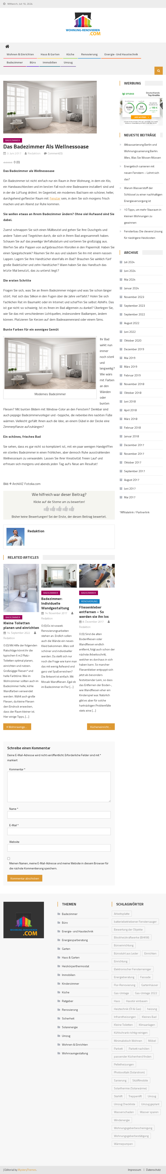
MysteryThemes (27, 1170)
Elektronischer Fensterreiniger (132, 969)
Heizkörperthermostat (75, 966)
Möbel (152, 1040)
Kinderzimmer (70, 983)
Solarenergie (70, 1027)
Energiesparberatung (75, 940)
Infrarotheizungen (125, 1017)
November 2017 (134, 453)
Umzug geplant (150, 1104)
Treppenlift (135, 1096)
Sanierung (120, 1080)
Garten (66, 949)
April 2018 (130, 410)
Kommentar (17, 769)
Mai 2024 (129, 279)
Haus (117, 1001)
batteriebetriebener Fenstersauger (135, 921)
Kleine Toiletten (123, 1024)
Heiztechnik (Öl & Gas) (127, 1009)
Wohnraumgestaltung (20, 727)
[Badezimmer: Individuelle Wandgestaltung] (59, 576)
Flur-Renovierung (124, 985)
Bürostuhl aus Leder (126, 953)
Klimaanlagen (147, 1024)
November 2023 (134, 297)
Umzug (68, 62)
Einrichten (150, 953)
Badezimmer (15, 62)
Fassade (145, 977)
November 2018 (134, 384)
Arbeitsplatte (122, 913)
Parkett (118, 1048)
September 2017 (134, 471)
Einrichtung (120, 961)
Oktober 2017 (132, 462)
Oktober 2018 (132, 393)
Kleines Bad (149, 1017)
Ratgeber (67, 1001)
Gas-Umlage (121, 993)
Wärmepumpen (123, 1144)
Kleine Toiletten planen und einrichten (21, 625)
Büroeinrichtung (123, 945)
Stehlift (118, 1096)
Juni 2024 (130, 271)
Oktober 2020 (132, 340)
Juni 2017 (130, 488)
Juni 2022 (130, 332)
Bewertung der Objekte (128, 929)
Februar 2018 (132, 427)
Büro (33, 62)
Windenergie (122, 1120)
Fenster (55, 198)
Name (13, 809)
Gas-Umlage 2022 (146, 993)
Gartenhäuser (149, 985)
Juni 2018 (130, 401)
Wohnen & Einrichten (20, 54)
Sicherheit (68, 1018)
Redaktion (34, 153)
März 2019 (130, 366)
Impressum (134, 1170)
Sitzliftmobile (140, 1080)
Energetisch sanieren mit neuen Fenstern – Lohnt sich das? (141, 172)
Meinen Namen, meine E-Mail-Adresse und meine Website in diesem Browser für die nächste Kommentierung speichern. (59, 865)
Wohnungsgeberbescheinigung (133, 1128)
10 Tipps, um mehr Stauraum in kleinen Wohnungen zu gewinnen (142, 216)
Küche (70, 54)
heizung (152, 1009)
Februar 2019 (132, 375)
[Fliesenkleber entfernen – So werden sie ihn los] (97, 576)
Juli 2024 (129, 262)
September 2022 (134, 314)
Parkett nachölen (139, 1048)
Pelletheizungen (124, 1064)
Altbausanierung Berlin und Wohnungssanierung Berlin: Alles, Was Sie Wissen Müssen (142, 151)
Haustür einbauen (137, 1001)
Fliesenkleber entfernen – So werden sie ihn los (94, 611)
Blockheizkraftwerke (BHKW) (131, 937)
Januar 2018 (131, 436)
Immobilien (50, 62)
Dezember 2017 (134, 445)
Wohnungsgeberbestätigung (131, 1136)
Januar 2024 (131, 288)
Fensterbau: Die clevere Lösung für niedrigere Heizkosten (143, 234)
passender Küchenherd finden (132, 1056)
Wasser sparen (149, 1112)
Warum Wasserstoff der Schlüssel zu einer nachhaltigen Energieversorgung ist (143, 194)
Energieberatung (124, 977)
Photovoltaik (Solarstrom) (129, 1072)
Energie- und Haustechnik (121, 54)
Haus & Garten (50, 54)
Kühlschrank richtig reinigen (131, 1032)
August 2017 (131, 480)
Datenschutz (153, 1170)
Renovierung (89, 54)
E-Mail (14, 825)
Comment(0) (55, 153)
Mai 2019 (129, 358)
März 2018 (130, 419)
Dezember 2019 (134, 349)
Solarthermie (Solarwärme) (130, 1088)
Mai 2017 (129, 497)
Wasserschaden (124, 1112)
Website (14, 842)
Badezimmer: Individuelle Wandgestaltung (55, 603)
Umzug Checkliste (124, 1104)
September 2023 (134, 305)
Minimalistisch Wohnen (128, 1040)
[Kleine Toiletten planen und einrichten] (21, 588)
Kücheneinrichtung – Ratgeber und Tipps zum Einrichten (102, 727)
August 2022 (131, 323)
